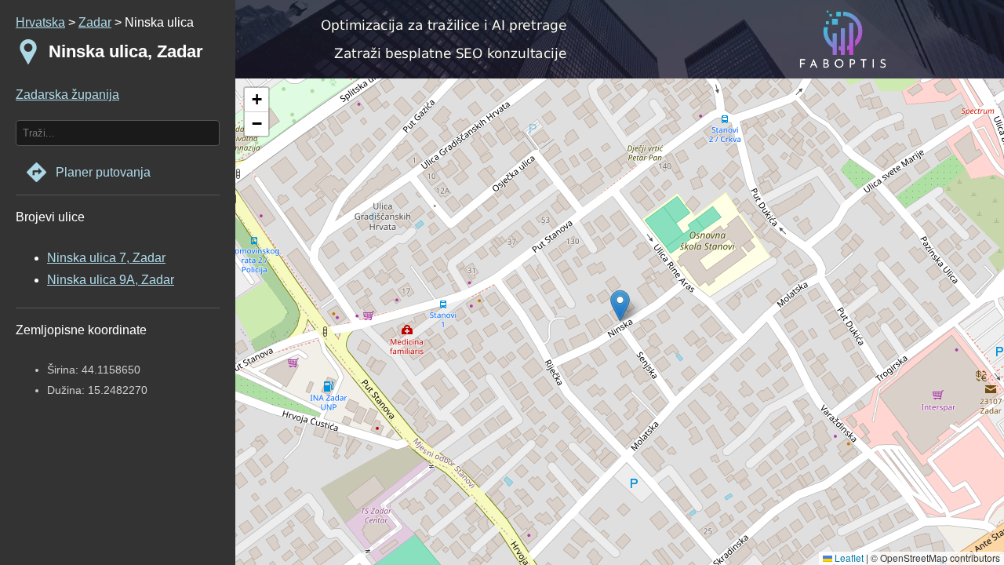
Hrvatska (40, 22)
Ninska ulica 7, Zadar (106, 257)
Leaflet (848, 557)
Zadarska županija (67, 94)
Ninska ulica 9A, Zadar (110, 279)
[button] (256, 100)
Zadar (94, 22)
